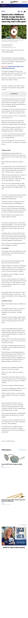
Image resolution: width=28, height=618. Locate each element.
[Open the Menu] (2, 2)
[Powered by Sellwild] (24, 524)
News (3, 11)
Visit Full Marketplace (22, 449)
